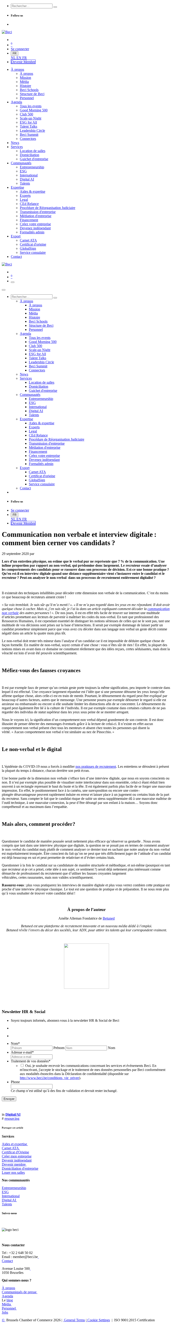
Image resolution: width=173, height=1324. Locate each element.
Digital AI (9, 1200)
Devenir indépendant (17, 1160)
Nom (15, 1043)
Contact (7, 1261)
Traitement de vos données (30, 1061)
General (74, 1320)
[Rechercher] (55, 7)
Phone (15, 1082)
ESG (5, 1192)
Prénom (58, 1048)
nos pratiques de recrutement (95, 766)
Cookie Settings (98, 1320)
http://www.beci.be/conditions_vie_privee (49, 1078)
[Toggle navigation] (12, 282)
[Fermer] (3, 290)
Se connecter (20, 49)
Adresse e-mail (22, 1052)
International (11, 1196)
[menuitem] (13, 58)
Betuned (109, 918)
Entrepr (14, 1188)
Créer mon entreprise (17, 1156)
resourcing (12, 1118)
